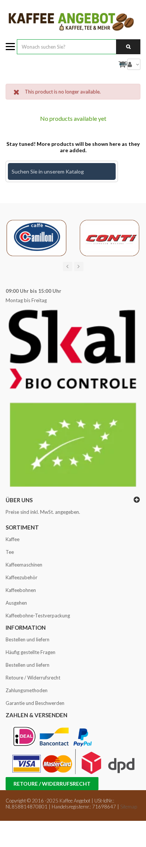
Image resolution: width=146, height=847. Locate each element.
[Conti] (109, 237)
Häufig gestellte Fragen (30, 652)
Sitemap (128, 807)
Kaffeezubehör (21, 577)
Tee (10, 552)
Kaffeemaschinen (24, 565)
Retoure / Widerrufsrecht (33, 678)
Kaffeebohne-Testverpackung (38, 616)
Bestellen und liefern (27, 639)
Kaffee (12, 539)
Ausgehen (16, 603)
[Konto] (133, 64)
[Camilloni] (36, 237)
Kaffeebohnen (21, 590)
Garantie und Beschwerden (35, 703)
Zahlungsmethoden (27, 690)
